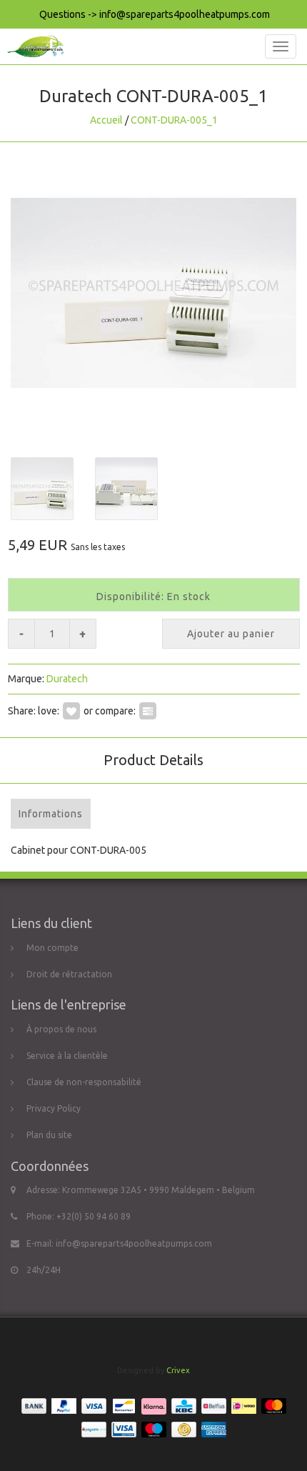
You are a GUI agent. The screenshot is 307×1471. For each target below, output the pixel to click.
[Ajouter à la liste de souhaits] (71, 711)
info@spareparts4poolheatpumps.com (134, 1243)
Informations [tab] (51, 813)
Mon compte (52, 947)
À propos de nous (61, 1029)
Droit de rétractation (69, 974)
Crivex (178, 1370)
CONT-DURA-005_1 (174, 120)
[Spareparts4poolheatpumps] (32, 46)
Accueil (106, 120)
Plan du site (49, 1135)
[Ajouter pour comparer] (148, 711)
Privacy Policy (53, 1108)
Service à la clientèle (67, 1055)
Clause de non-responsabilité (83, 1082)
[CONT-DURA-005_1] (153, 293)
